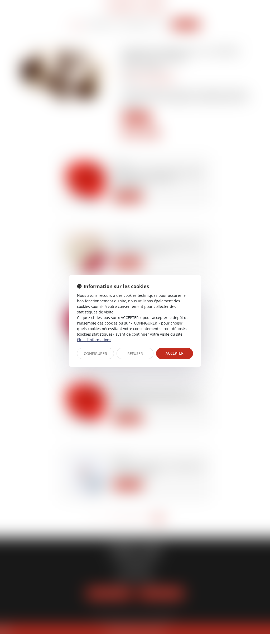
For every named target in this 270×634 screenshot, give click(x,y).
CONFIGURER (95, 353)
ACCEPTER (175, 353)
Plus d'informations (94, 339)
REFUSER (135, 353)
